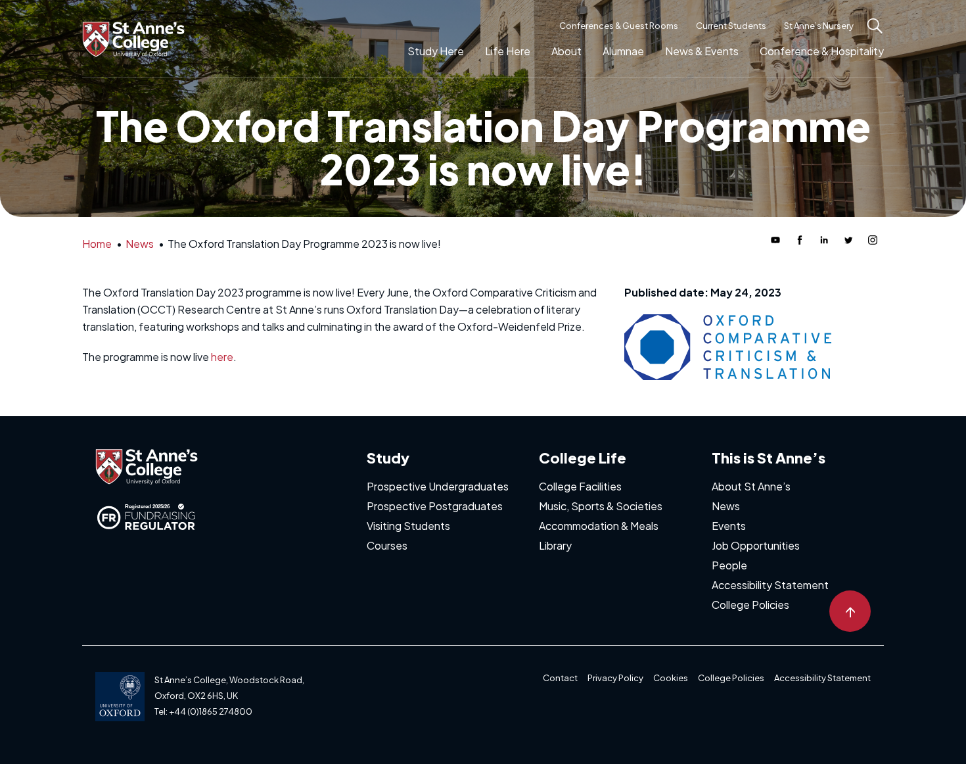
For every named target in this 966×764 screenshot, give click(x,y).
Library (555, 545)
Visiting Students (408, 526)
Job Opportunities (756, 545)
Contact (560, 678)
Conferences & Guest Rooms (618, 25)
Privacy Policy (615, 678)
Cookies (670, 678)
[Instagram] (872, 240)
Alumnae (623, 51)
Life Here (507, 51)
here (222, 357)
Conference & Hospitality (822, 51)
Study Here (435, 51)
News (726, 506)
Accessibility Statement (770, 585)
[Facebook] (800, 240)
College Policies (750, 604)
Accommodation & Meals (598, 526)
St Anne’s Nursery (819, 25)
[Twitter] (848, 240)
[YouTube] (775, 240)
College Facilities (580, 486)
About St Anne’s (751, 486)
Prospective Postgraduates (435, 506)
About (566, 51)
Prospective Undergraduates (438, 486)
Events (729, 526)
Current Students (731, 25)
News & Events (702, 51)
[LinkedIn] (824, 240)
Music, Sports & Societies (600, 506)
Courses (387, 545)
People (729, 565)
